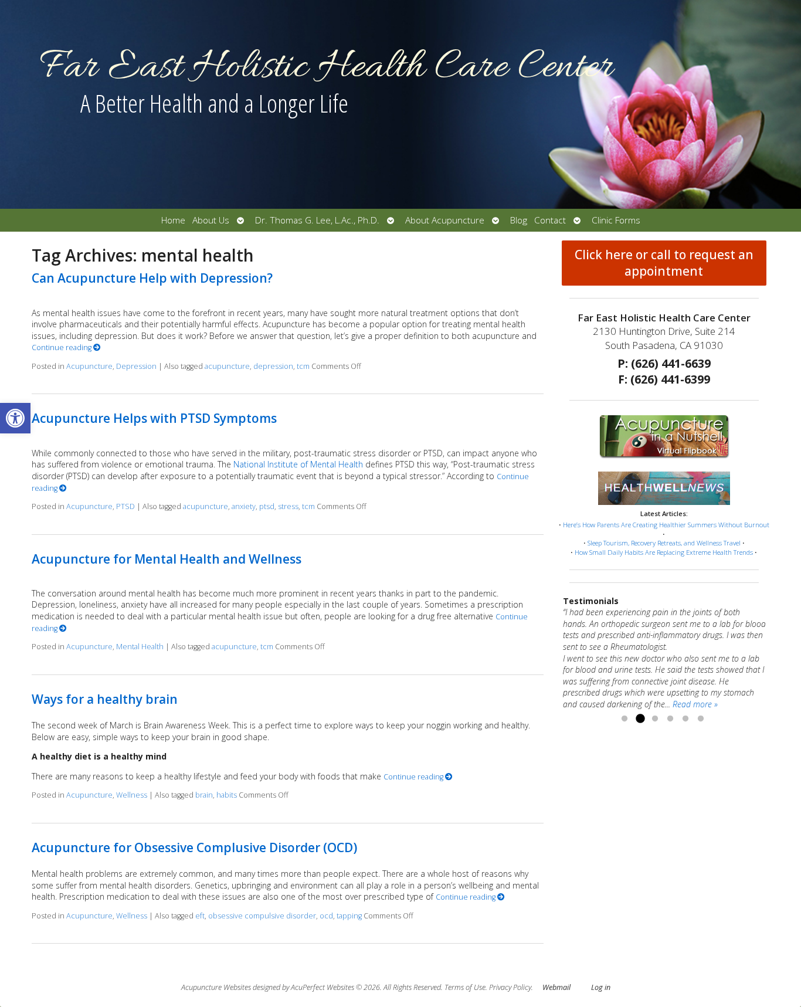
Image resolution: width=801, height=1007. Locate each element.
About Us (210, 220)
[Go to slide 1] (624, 719)
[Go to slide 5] (685, 719)
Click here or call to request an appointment (664, 262)
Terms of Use (465, 987)
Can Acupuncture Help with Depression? (152, 278)
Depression (136, 366)
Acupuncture (89, 366)
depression (273, 366)
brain (204, 795)
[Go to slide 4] (670, 719)
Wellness (131, 795)
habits (226, 795)
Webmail (556, 987)
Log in (600, 987)
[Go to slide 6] (701, 719)
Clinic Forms (616, 220)
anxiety (244, 506)
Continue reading (62, 347)
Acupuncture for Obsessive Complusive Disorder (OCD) (194, 847)
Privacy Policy (510, 987)
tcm (303, 366)
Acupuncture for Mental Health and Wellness (166, 559)
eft (200, 916)
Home (173, 220)
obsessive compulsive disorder (262, 916)
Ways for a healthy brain (105, 699)
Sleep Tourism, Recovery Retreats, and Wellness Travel (664, 542)
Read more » (695, 704)
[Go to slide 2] (640, 719)
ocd (326, 916)
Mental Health (140, 647)
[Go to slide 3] (655, 719)
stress (288, 506)
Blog (518, 220)
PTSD (125, 506)
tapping (349, 916)
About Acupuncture (444, 220)
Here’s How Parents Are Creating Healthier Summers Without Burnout (666, 524)
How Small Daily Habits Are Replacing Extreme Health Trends (664, 552)
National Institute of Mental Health (298, 464)
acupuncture (227, 366)
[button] (15, 418)
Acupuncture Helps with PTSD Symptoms (154, 418)
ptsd (266, 506)
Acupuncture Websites (216, 987)
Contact (550, 220)
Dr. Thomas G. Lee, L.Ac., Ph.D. (317, 220)
